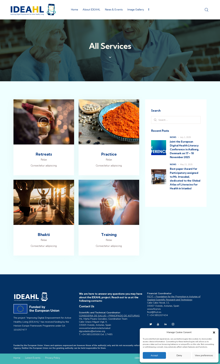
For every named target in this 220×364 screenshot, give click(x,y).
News (173, 137)
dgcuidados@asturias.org (92, 331)
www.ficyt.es (154, 309)
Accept (154, 355)
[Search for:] (176, 120)
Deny (179, 355)
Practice (109, 154)
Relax (44, 159)
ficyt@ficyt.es (154, 312)
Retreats (44, 154)
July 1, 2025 (185, 137)
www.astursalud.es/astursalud (94, 328)
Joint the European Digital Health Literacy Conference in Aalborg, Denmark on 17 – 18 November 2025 (184, 149)
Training (109, 234)
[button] (214, 332)
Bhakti (44, 234)
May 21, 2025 (186, 164)
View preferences (204, 355)
